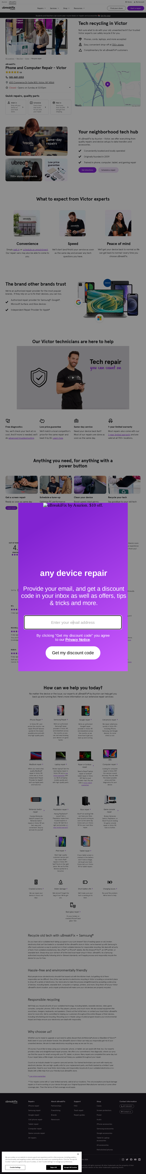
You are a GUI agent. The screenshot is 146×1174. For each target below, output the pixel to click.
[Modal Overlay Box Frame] (73, 587)
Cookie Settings (15, 1167)
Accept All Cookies (70, 1167)
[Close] (78, 1154)
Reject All (53, 1167)
